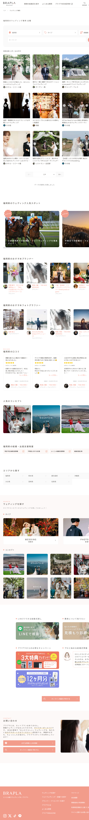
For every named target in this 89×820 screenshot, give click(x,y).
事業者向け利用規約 (78, 802)
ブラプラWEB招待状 (63, 4)
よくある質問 (47, 4)
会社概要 (74, 798)
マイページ (75, 793)
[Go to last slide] (5, 67)
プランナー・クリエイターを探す (53, 801)
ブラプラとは (46, 805)
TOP (4, 10)
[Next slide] (28, 67)
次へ (59, 174)
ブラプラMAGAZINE (48, 813)
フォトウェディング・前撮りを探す (54, 797)
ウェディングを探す (48, 793)
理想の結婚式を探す (31, 4)
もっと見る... (23, 375)
